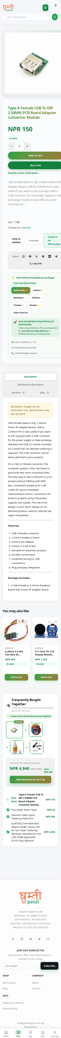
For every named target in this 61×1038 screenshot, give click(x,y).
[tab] (30, 376)
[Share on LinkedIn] (49, 256)
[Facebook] (13, 939)
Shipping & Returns (13, 1002)
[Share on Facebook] (30, 256)
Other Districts (21, 312)
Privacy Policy (10, 1008)
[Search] (55, 17)
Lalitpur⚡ (38, 290)
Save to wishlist (16, 240)
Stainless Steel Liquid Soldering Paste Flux (23, 816)
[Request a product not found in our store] (45, 7)
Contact (36, 988)
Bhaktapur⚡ (20, 297)
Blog (5, 988)
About (35, 982)
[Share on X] (36, 256)
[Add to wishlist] (26, 622)
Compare (33, 240)
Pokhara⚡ (37, 297)
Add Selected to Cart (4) (30, 779)
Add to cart (16, 677)
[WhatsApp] (30, 939)
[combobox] (30, 17)
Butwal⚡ (35, 305)
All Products (9, 982)
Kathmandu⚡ (21, 290)
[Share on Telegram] (56, 256)
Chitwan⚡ (19, 305)
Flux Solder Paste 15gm (24, 809)
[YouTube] (48, 939)
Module (26, 227)
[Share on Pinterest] (43, 256)
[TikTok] (39, 939)
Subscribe (49, 965)
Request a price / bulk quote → (24, 173)
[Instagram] (21, 939)
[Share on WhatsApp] (23, 256)
